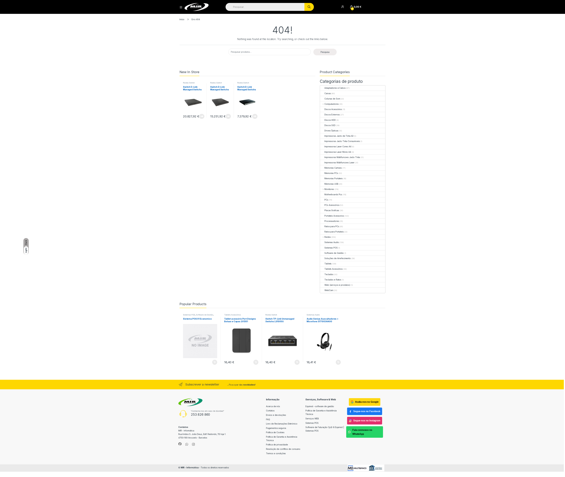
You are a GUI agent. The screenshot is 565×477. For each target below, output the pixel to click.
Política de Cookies (275, 432)
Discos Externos (332, 114)
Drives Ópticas (331, 130)
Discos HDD (330, 120)
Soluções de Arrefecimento (337, 258)
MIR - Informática (190, 467)
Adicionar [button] (212, 362)
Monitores (329, 189)
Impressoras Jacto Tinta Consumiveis (342, 141)
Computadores (331, 104)
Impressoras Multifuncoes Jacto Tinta (342, 157)
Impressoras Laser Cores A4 (337, 146)
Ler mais (201, 116)
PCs (326, 199)
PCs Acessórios (331, 205)
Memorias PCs (331, 173)
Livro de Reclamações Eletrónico (281, 423)
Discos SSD (329, 125)
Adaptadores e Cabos (334, 88)
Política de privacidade (277, 444)
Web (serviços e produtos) (337, 285)
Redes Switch (189, 83)
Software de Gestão (334, 253)
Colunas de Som (332, 98)
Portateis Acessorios (334, 216)
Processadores (331, 221)
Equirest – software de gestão (319, 406)
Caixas (327, 93)
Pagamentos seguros (276, 428)
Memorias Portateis (333, 178)
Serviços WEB (312, 418)
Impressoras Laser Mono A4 (337, 152)
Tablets (327, 263)
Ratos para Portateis (334, 231)
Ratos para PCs (331, 226)
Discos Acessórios (333, 109)
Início (182, 19)
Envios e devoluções (276, 415)
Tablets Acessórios (333, 269)
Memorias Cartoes (333, 168)
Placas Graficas (331, 210)
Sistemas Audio (331, 242)
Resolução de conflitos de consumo (283, 449)
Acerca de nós (273, 406)
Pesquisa (325, 52)
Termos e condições (276, 453)
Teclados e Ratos (332, 279)
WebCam (328, 290)
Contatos (270, 410)
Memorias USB (331, 184)
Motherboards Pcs (333, 194)
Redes (327, 237)
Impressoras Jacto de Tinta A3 (338, 136)
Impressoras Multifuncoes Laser (339, 162)
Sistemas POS (331, 247)
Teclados (328, 274)
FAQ (268, 419)
